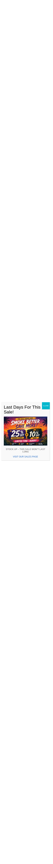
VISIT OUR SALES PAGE (25, 457)
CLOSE (46, 406)
